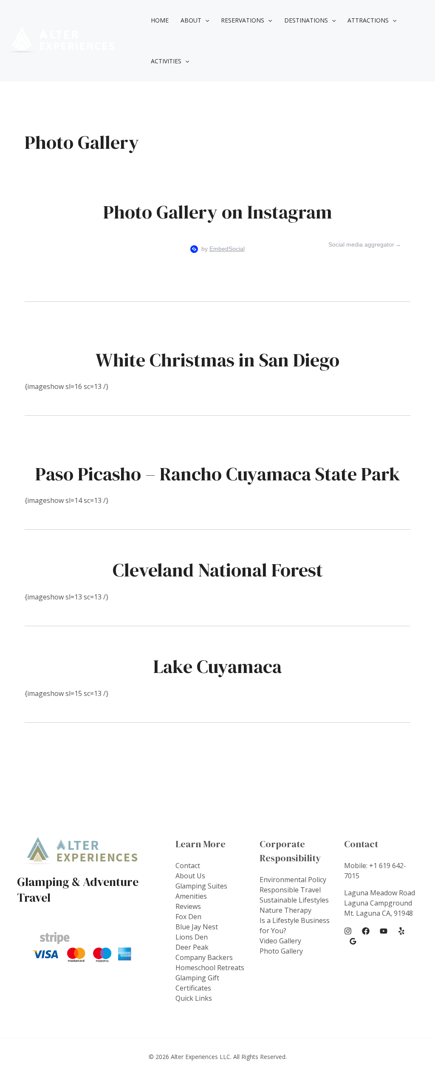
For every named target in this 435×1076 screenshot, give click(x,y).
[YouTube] (383, 931)
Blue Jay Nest (196, 926)
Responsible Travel (290, 889)
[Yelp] (401, 931)
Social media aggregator (361, 244)
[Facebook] (366, 931)
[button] (205, 20)
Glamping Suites (201, 886)
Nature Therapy (285, 910)
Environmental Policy (293, 879)
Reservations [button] (242, 20)
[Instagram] (348, 931)
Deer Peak (192, 947)
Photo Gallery (281, 951)
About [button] (191, 20)
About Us (190, 875)
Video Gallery (280, 940)
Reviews (188, 906)
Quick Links (193, 998)
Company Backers (204, 957)
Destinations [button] (306, 20)
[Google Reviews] (353, 941)
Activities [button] (166, 61)
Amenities (191, 896)
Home (160, 20)
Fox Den (188, 916)
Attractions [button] (368, 20)
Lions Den (191, 937)
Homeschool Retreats (209, 967)
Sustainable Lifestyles (294, 900)
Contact (187, 865)
